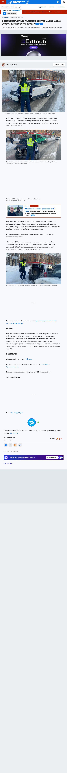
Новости (23, 12)
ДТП (8, 451)
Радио (44, 7)
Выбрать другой (11, 13)
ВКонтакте (44, 364)
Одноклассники (12, 367)
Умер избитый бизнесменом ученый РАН (40, 12)
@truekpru (14, 433)
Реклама (51, 7)
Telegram (28, 359)
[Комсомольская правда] (16, 2)
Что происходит (15, 451)
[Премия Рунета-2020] (27, 2)
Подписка (61, 7)
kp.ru (60, 439)
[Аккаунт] (64, 2)
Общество (27, 206)
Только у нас (58, 12)
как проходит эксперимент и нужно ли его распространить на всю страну (40, 212)
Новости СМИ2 (8, 463)
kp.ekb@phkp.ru (17, 413)
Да (4, 13)
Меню (3, 2)
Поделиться (60, 64)
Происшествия (5, 17)
